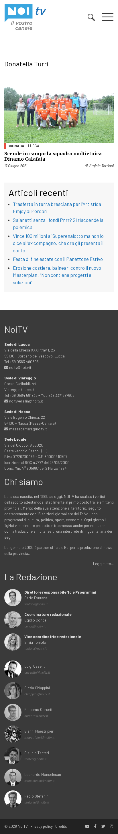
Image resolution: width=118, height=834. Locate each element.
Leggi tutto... (103, 563)
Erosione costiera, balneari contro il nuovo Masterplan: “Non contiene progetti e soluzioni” (57, 275)
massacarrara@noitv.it (27, 428)
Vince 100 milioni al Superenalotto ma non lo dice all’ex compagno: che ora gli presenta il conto (58, 243)
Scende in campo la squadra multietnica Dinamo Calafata (53, 156)
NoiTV (23, 826)
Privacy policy (41, 826)
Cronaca (15, 146)
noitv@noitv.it (19, 367)
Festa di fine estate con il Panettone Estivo (58, 259)
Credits (61, 826)
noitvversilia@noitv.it (25, 400)
